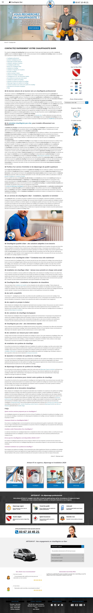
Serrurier (18, 604)
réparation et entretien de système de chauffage (17, 81)
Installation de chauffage (12, 68)
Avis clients (36, 609)
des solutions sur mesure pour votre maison (17, 78)
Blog (11, 607)
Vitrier (11, 606)
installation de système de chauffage (15, 79)
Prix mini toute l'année (57, 557)
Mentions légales (32, 606)
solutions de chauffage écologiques (15, 74)
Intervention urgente (57, 546)
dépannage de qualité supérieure (14, 61)
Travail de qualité (56, 555)
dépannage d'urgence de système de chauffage (17, 83)
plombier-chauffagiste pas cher (14, 59)
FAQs (8, 88)
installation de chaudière (21, 285)
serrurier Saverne (34, 404)
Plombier (12, 604)
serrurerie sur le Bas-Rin (52, 402)
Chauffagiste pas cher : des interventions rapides (18, 76)
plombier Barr (39, 115)
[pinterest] (62, 605)
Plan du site (31, 604)
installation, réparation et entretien (14, 63)
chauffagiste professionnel (13, 58)
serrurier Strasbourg (25, 404)
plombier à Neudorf (20, 176)
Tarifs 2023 (17, 607)
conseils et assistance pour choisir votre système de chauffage (21, 84)
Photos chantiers (15, 609)
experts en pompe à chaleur (13, 73)
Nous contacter (40, 604)
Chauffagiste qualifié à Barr (13, 64)
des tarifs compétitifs (11, 71)
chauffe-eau (52, 118)
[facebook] (51, 605)
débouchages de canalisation (15, 310)
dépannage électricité (50, 404)
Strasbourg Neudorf (15, 402)
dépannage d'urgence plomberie (47, 369)
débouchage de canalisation (43, 155)
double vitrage (21, 405)
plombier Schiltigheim (9, 176)
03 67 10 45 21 (81, 2)
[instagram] (55, 605)
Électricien (17, 606)
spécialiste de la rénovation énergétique (16, 86)
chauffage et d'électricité (10, 351)
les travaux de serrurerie (31, 352)
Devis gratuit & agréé (57, 560)
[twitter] (58, 605)
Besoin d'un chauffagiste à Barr (14, 66)
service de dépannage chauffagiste (14, 186)
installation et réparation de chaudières (16, 69)
